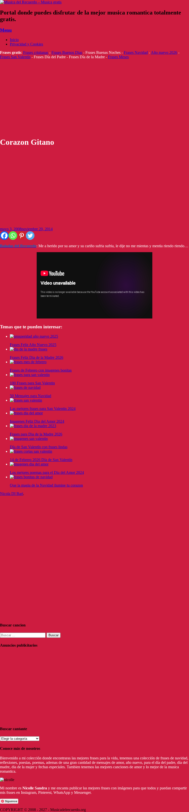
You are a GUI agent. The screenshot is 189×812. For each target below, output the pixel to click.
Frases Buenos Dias (66, 52)
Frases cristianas (35, 52)
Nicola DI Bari (11, 494)
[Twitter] (30, 235)
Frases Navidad (136, 52)
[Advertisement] (94, 98)
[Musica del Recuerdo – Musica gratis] (31, 2)
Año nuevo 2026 (164, 52)
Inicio (14, 40)
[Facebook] (4, 235)
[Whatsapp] (13, 235)
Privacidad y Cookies (26, 44)
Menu (6, 30)
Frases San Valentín (15, 57)
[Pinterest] (21, 235)
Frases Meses (118, 57)
